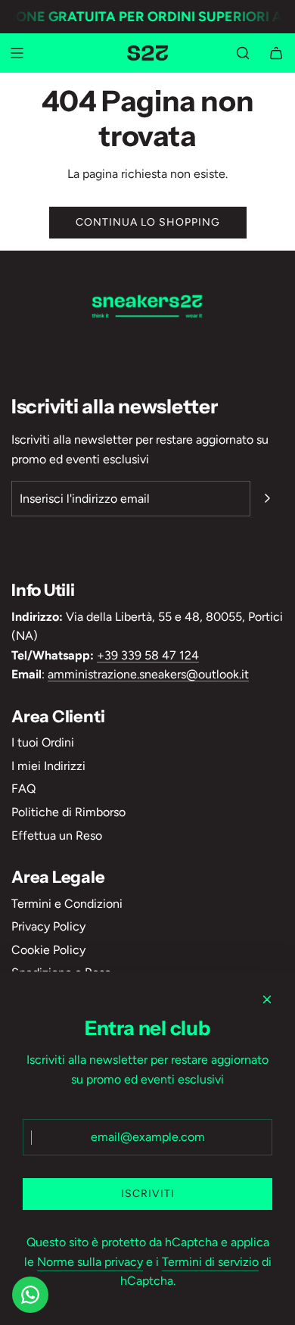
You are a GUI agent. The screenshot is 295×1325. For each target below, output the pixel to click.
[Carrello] (276, 53)
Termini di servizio (210, 1262)
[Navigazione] (16, 53)
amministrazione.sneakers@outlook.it (148, 674)
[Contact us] (30, 1295)
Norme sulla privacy (90, 1262)
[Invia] (267, 498)
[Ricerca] (242, 53)
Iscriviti (148, 1193)
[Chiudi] (267, 999)
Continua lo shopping (148, 222)
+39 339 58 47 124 (148, 655)
